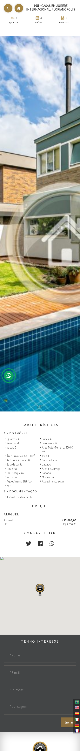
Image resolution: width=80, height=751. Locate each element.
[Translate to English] (76, 707)
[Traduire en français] (76, 730)
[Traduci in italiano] (76, 719)
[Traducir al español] (76, 713)
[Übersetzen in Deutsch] (76, 725)
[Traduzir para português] (76, 702)
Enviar (68, 722)
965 (36, 6)
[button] (28, 543)
